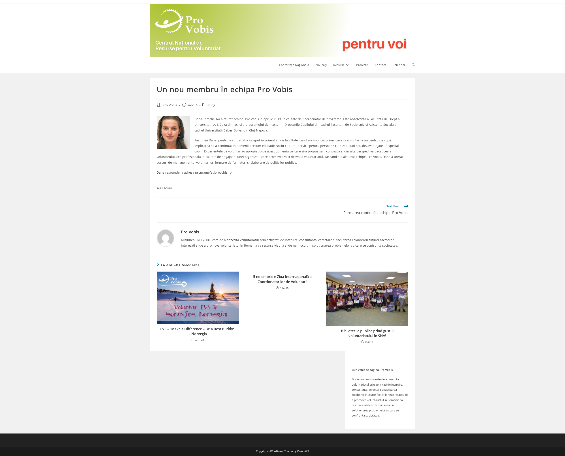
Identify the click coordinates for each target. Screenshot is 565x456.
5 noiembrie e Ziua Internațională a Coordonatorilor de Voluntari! (282, 279)
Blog (211, 105)
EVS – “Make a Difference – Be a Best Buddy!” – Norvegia (197, 331)
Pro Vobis (170, 105)
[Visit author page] (165, 238)
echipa (168, 188)
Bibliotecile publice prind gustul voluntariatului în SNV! (367, 333)
